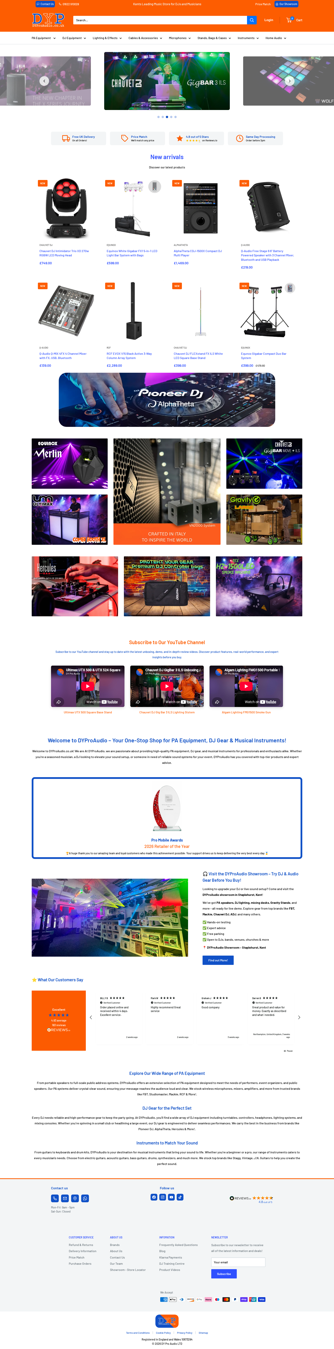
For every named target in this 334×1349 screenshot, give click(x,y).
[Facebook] (154, 1197)
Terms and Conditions (138, 1332)
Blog (162, 1251)
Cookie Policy (163, 1332)
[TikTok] (180, 1197)
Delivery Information (82, 1251)
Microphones (178, 38)
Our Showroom (288, 4)
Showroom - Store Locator (128, 1269)
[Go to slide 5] (175, 117)
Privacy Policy (184, 1332)
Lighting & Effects (105, 38)
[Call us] (55, 1198)
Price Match (263, 4)
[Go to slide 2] (163, 117)
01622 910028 (71, 4)
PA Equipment (41, 38)
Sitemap (203, 1332)
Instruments (246, 38)
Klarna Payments (170, 1257)
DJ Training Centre (172, 1263)
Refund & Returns (81, 1245)
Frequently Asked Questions (178, 1245)
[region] (195, 1017)
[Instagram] (162, 1197)
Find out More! (218, 960)
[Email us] (65, 1198)
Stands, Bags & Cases (212, 38)
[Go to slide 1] (158, 117)
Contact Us (47, 4)
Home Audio (274, 38)
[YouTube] (171, 1197)
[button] (91, 1017)
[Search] (252, 20)
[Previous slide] (44, 81)
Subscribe (224, 1274)
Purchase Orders (80, 1263)
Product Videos (169, 1269)
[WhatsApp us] (85, 1198)
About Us (116, 1251)
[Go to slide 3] (167, 117)
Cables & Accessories (143, 38)
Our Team (116, 1263)
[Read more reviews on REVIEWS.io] (58, 1031)
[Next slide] (290, 81)
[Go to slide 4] (171, 117)
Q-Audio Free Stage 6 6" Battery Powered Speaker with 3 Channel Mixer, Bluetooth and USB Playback (267, 255)
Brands (115, 1245)
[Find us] (75, 1198)
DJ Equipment (72, 38)
